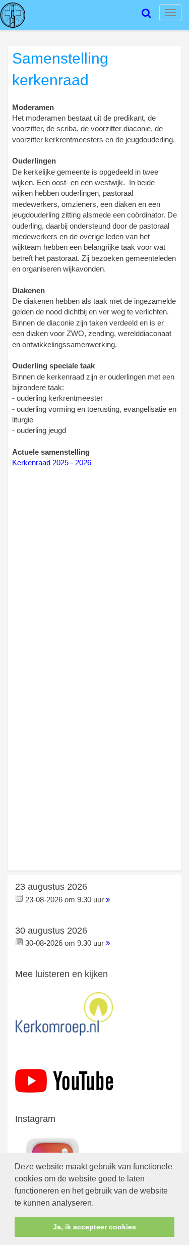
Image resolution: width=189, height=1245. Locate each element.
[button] (97, 1203)
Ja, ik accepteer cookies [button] (94, 1227)
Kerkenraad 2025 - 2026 (51, 462)
